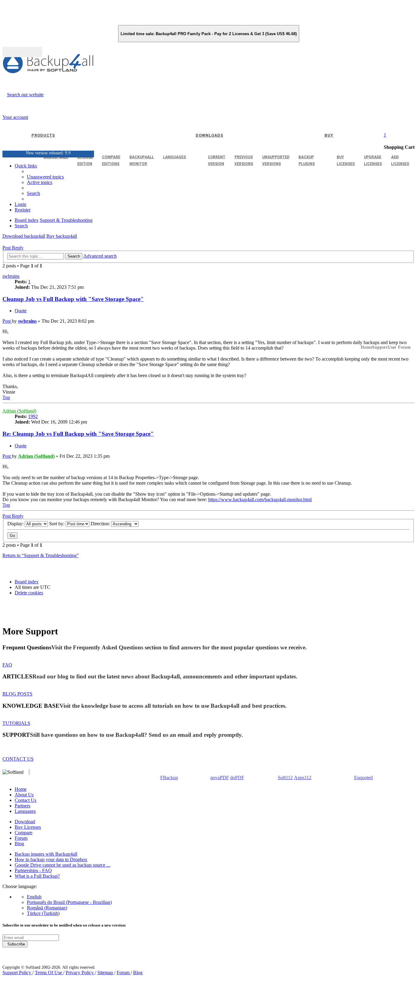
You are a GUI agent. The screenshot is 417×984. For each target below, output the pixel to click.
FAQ (7, 664)
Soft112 (285, 777)
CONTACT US (18, 759)
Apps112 (302, 777)
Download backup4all (23, 236)
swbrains (11, 276)
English (34, 896)
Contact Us (25, 800)
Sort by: (57, 523)
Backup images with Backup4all (46, 854)
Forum (21, 838)
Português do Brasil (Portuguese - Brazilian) (69, 902)
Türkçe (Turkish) (43, 913)
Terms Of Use (49, 972)
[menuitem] (39, 182)
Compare (23, 832)
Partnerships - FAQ (33, 870)
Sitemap (105, 972)
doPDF (237, 777)
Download (25, 821)
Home (21, 789)
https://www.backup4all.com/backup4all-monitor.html (260, 499)
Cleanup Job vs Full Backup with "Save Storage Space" (73, 299)
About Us (24, 794)
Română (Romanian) (47, 907)
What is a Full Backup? (37, 876)
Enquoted (363, 777)
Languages (25, 811)
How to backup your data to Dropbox (51, 859)
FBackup (169, 777)
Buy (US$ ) (22, 52)
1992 (33, 416)
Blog (19, 843)
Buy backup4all (61, 236)
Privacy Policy (80, 972)
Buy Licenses (28, 827)
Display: (16, 523)
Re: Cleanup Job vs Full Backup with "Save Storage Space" (78, 434)
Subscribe (15, 944)
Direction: (101, 523)
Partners (22, 805)
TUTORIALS (16, 723)
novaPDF (219, 777)
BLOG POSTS (17, 693)
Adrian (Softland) (19, 410)
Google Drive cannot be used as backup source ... (62, 865)
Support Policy (17, 972)
